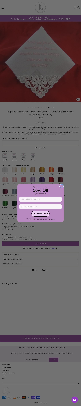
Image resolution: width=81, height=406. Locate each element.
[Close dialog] (61, 186)
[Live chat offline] (75, 400)
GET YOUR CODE (40, 214)
